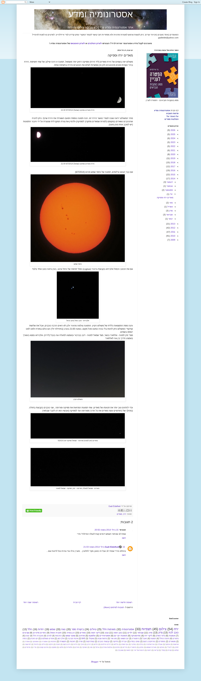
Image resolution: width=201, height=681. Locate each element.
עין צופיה (71, 632)
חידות (75, 644)
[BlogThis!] (127, 510)
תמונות (153, 639)
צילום (162, 629)
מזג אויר (113, 639)
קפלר (163, 650)
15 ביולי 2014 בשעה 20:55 (106, 530)
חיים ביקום (66, 644)
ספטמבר (169, 190)
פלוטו (61, 647)
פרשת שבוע (102, 639)
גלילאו (116, 644)
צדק (160, 632)
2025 (172, 134)
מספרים (161, 641)
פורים (77, 647)
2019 (172, 158)
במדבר (133, 644)
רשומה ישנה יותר (30, 602)
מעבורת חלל (38, 636)
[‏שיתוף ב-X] (124, 510)
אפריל (170, 206)
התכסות (58, 636)
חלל (30, 629)
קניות (169, 650)
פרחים (82, 635)
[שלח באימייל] (130, 510)
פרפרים (27, 647)
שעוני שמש (70, 635)
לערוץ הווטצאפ (78, 43)
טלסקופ (92, 635)
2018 (172, 162)
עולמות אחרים (107, 647)
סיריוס (125, 647)
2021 (172, 150)
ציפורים (175, 639)
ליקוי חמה (95, 632)
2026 (172, 130)
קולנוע (176, 650)
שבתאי (140, 632)
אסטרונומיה (128, 629)
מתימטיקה (136, 635)
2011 (172, 232)
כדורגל (36, 644)
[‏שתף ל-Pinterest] (119, 510)
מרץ (171, 210)
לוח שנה (28, 644)
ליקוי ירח (148, 635)
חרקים (51, 644)
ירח (124, 514)
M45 (83, 639)
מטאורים (172, 641)
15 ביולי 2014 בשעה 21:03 (104, 547)
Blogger (94, 662)
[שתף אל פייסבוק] (122, 510)
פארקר (84, 647)
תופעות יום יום (120, 635)
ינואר (170, 219)
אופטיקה (36, 641)
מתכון (141, 647)
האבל (144, 639)
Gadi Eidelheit (112, 547)
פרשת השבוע (172, 113)
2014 (172, 178)
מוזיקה (162, 647)
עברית (124, 641)
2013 (172, 224)
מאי (171, 202)
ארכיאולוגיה (150, 644)
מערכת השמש (151, 647)
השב (124, 538)
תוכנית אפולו (55, 632)
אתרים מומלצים (47, 639)
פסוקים (54, 647)
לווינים (49, 636)
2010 (172, 236)
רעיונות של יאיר (139, 650)
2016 (172, 170)
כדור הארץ (160, 635)
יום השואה (124, 639)
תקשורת (63, 641)
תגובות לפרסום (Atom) (114, 607)
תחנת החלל (164, 639)
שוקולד (91, 639)
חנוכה (58, 644)
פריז (34, 647)
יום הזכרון (34, 639)
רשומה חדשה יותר (124, 602)
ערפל (97, 647)
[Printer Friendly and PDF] (34, 511)
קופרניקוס (90, 641)
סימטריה (133, 647)
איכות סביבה (73, 639)
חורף (82, 644)
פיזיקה (115, 641)
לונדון (176, 647)
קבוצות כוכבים (103, 641)
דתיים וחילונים (106, 644)
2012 (172, 228)
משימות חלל (109, 629)
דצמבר (169, 182)
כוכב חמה (118, 632)
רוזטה (149, 650)
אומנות (172, 635)
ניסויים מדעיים (39, 632)
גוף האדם (124, 644)
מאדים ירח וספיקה (165, 197)
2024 (172, 138)
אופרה (27, 641)
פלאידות (69, 647)
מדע (150, 632)
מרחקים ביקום (149, 641)
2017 (172, 166)
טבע (107, 632)
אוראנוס (176, 644)
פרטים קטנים (43, 647)
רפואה (128, 650)
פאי (91, 647)
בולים (141, 644)
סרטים (117, 647)
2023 (172, 142)
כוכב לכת (173, 632)
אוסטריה (45, 641)
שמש (52, 629)
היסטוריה (135, 639)
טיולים (93, 629)
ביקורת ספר (78, 629)
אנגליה (160, 644)
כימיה (25, 639)
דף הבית (77, 602)
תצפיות (146, 629)
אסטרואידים (104, 635)
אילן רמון (61, 639)
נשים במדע (134, 641)
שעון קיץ (120, 650)
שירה (81, 641)
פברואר (169, 214)
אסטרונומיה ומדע (100, 14)
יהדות (41, 629)
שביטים (26, 632)
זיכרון (89, 644)
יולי (171, 194)
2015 (172, 174)
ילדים (129, 632)
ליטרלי (169, 647)
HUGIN (53, 641)
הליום (96, 644)
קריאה (156, 650)
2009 (172, 240)
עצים (27, 636)
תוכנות (72, 641)
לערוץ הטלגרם (95, 43)
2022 (172, 146)
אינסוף (167, 644)
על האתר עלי (172, 116)
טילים (43, 644)
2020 (172, 154)
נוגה (63, 629)
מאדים (119, 514)
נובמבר (169, 186)
